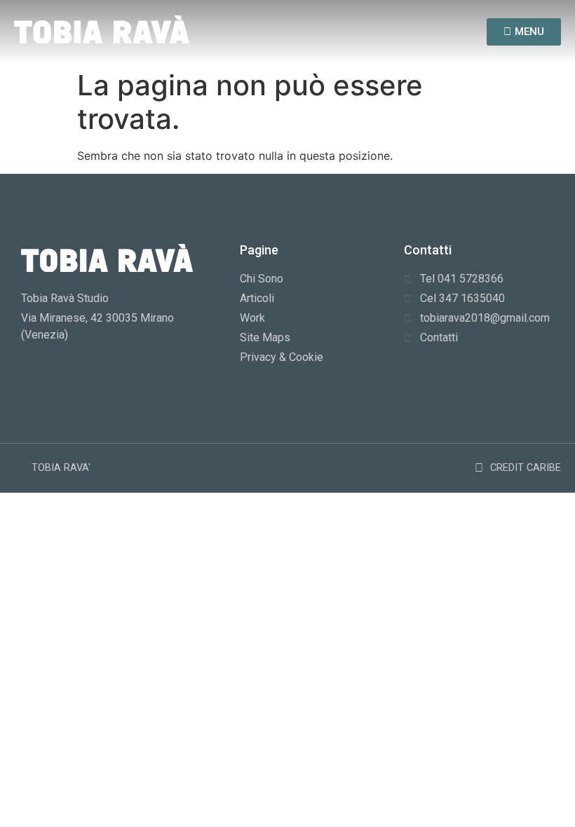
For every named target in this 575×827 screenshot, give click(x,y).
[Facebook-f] (400, 32)
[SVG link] (101, 29)
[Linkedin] (452, 32)
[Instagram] (426, 32)
